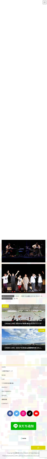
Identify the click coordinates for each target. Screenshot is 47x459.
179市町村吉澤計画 (7, 383)
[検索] (38, 448)
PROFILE (4, 387)
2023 (17, 296)
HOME (4, 367)
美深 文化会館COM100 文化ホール (31, 296)
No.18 (16, 298)
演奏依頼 (4, 399)
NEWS (4, 375)
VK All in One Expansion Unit (36, 455)
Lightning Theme (22, 455)
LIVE (3, 379)
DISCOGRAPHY (6, 391)
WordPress (12, 455)
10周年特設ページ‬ (7, 371)
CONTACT (5, 403)
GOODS (4, 395)
